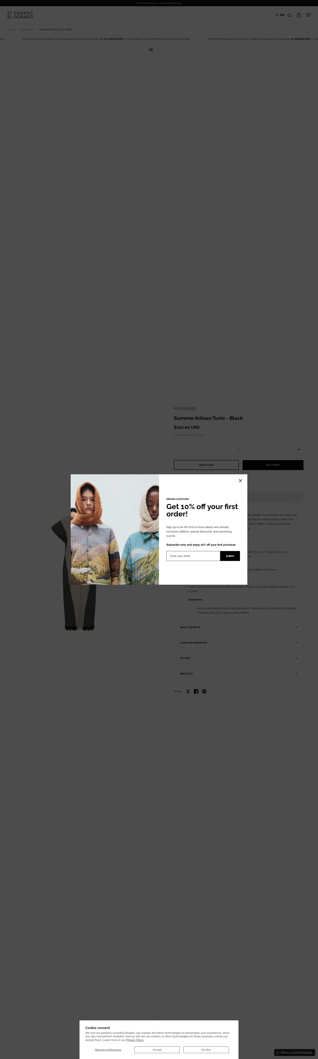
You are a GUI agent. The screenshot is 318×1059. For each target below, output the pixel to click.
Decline (206, 1049)
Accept (157, 1049)
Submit (230, 556)
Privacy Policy (135, 1040)
